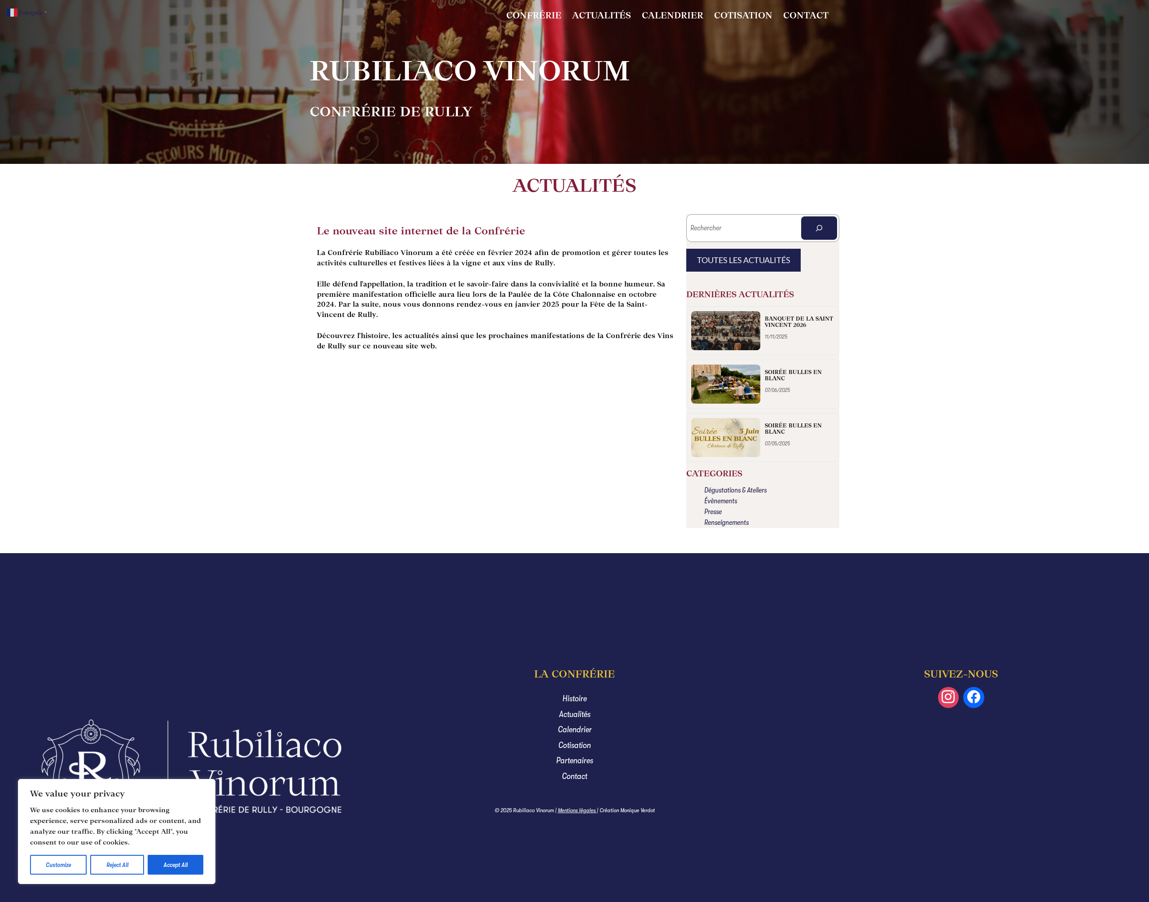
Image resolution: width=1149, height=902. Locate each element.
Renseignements (726, 523)
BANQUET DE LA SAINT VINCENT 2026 (799, 322)
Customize (58, 864)
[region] (116, 831)
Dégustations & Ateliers (735, 490)
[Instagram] (948, 697)
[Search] (819, 228)
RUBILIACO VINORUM (470, 70)
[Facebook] (974, 697)
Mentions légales (577, 810)
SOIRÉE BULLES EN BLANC (793, 375)
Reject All (117, 864)
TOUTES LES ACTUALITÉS (743, 260)
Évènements (720, 501)
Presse (713, 512)
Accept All (175, 864)
